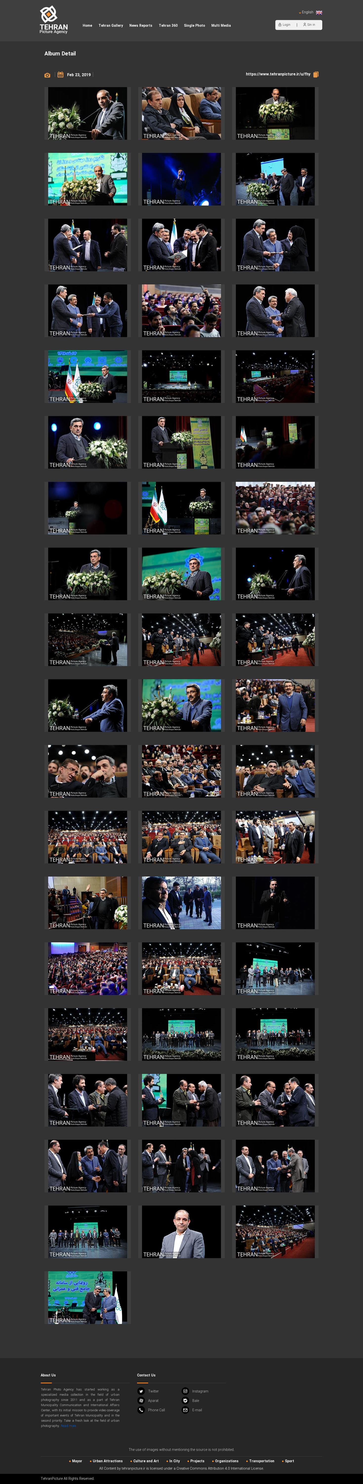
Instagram (200, 1391)
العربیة (279, 17)
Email (197, 1410)
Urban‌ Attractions (108, 1461)
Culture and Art (146, 1461)
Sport (289, 1461)
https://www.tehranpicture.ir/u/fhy (278, 74)
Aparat (153, 1401)
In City (174, 1461)
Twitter (153, 1391)
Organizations (227, 1461)
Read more (68, 1426)
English (307, 12)
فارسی (291, 17)
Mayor (77, 1461)
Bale (195, 1401)
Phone (156, 1410)
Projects (197, 1461)
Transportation (261, 1461)
